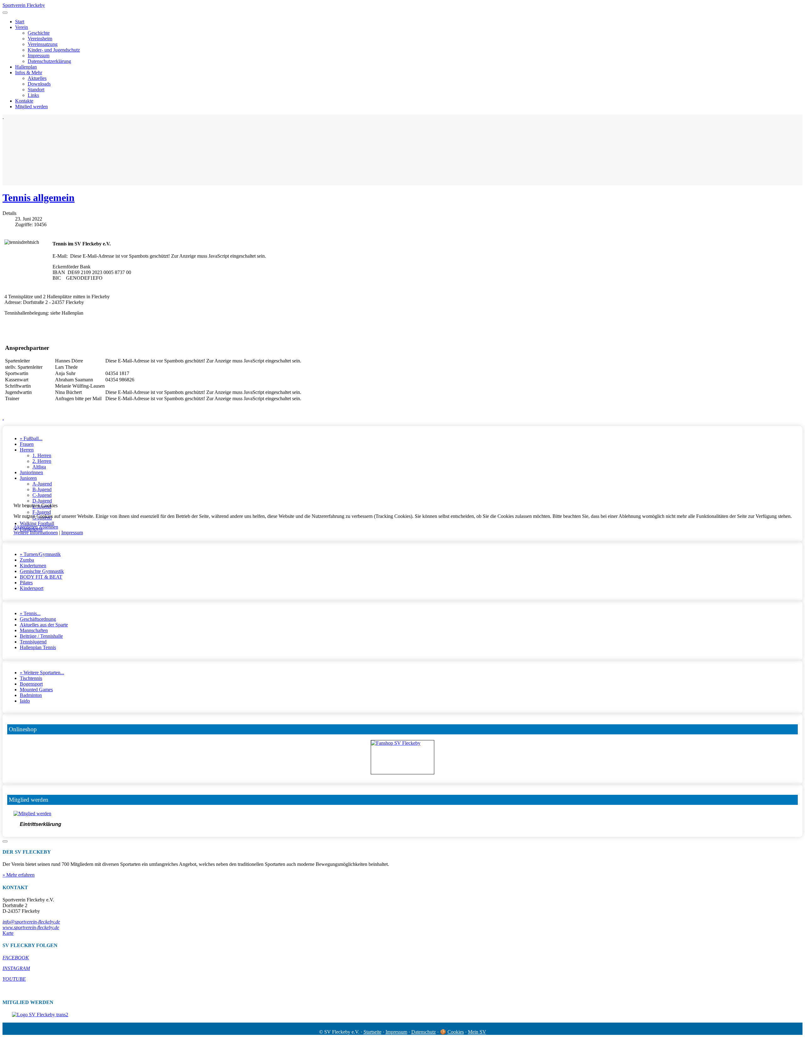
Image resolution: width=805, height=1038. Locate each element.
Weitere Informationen (36, 532)
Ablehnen (48, 527)
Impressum (72, 532)
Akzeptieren (26, 527)
